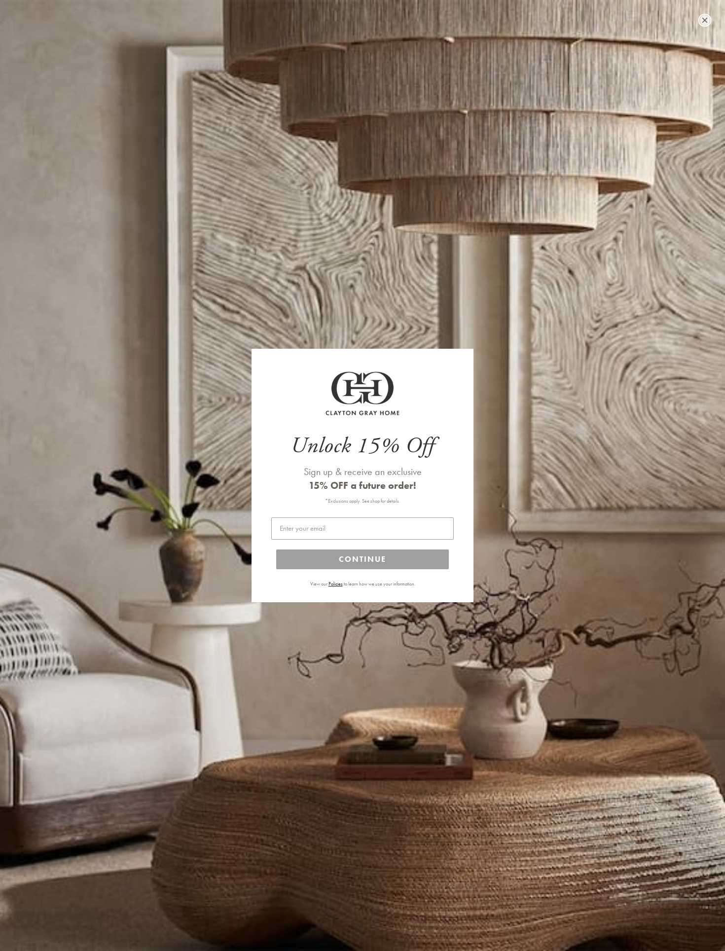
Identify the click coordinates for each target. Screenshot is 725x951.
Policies (335, 584)
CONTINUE (362, 559)
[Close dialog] (704, 20)
